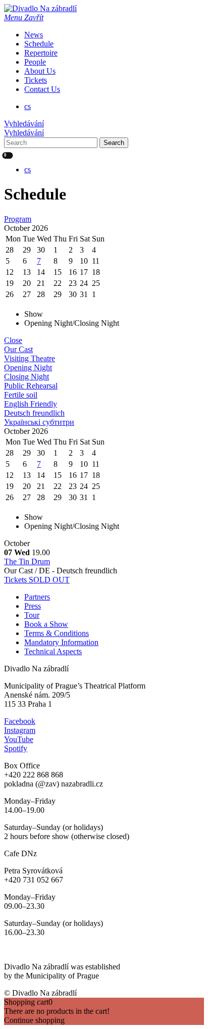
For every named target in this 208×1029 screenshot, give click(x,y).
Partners (37, 597)
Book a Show (46, 624)
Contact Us (42, 89)
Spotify (15, 748)
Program (17, 219)
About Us (40, 71)
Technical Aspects (53, 651)
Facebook (19, 721)
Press (32, 606)
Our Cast (18, 349)
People (35, 62)
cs (27, 106)
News (33, 34)
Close (13, 340)
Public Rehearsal (31, 385)
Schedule (39, 43)
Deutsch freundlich (34, 413)
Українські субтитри (39, 422)
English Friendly (30, 404)
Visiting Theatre (29, 358)
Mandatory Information (61, 642)
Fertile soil (20, 394)
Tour (31, 615)
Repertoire (41, 52)
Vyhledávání (24, 123)
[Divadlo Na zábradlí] (40, 8)
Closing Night (26, 376)
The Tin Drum (27, 561)
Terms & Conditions (56, 633)
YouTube (18, 739)
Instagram (19, 730)
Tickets (35, 80)
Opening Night (28, 367)
